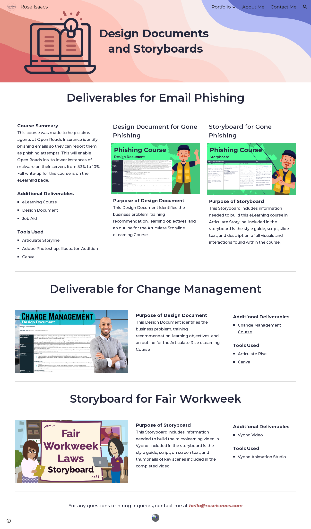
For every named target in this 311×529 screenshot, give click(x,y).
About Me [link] (253, 7)
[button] (305, 7)
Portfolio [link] (221, 7)
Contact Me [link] (283, 7)
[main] (155, 41)
